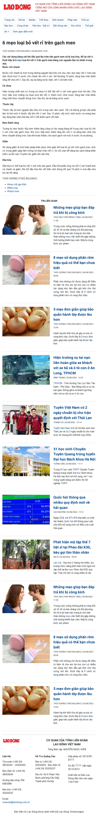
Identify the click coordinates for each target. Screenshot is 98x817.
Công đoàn (22, 25)
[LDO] (26, 220)
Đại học (77, 472)
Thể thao (43, 19)
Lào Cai (57, 562)
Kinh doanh (58, 19)
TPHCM (57, 383)
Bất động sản (60, 25)
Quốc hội (68, 521)
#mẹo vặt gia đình (16, 184)
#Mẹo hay (12, 187)
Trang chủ (9, 19)
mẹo (19, 60)
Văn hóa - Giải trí (40, 25)
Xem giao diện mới (23, 31)
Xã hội (21, 19)
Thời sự (85, 19)
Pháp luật (72, 19)
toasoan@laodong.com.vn (16, 802)
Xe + (6, 31)
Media (32, 19)
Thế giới (89, 25)
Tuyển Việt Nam (61, 428)
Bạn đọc (8, 25)
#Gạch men (13, 191)
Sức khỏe (76, 25)
